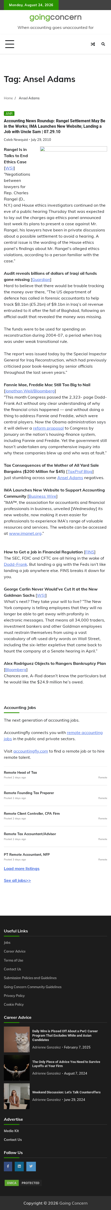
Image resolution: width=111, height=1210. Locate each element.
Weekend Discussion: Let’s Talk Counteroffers (66, 1092)
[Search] (103, 44)
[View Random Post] (93, 44)
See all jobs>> (17, 880)
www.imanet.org (25, 533)
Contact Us (12, 969)
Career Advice (15, 951)
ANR (9, 113)
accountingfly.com (30, 751)
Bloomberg (15, 669)
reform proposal (48, 428)
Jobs (7, 942)
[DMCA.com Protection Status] (23, 1185)
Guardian (41, 279)
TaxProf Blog (80, 471)
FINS (89, 551)
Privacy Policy (14, 996)
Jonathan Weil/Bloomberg (30, 390)
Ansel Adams (70, 477)
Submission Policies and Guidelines (30, 978)
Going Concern (73, 1203)
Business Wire (42, 496)
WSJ (9, 168)
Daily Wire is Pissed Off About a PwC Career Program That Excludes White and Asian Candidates (65, 1035)
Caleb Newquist (16, 140)
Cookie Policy (14, 1004)
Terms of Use (13, 960)
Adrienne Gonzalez (46, 1047)
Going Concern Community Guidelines (32, 987)
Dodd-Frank (15, 564)
